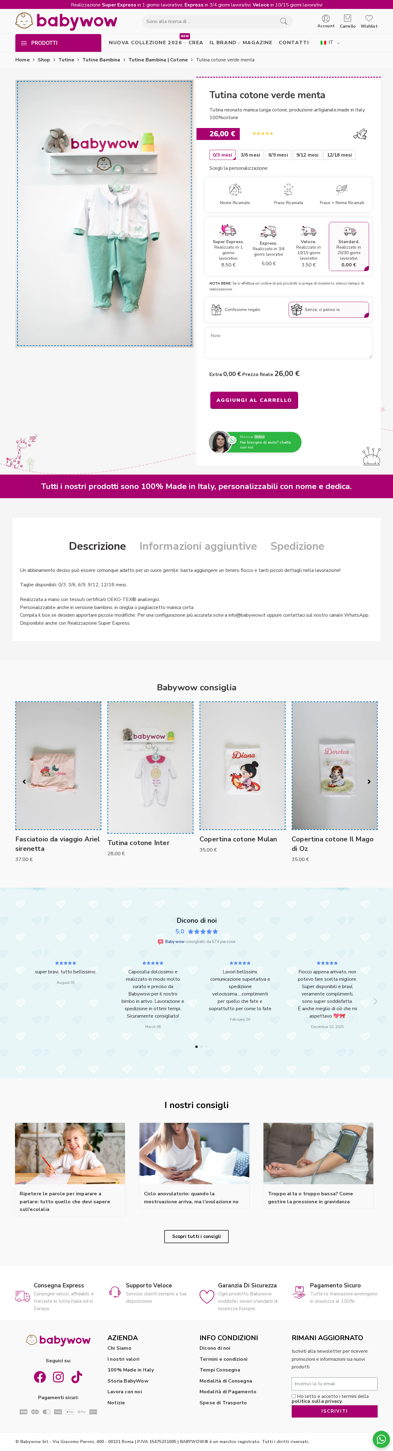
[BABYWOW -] (66, 21)
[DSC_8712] (104, 213)
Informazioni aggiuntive (198, 546)
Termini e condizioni (223, 1408)
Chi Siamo (119, 1397)
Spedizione (297, 546)
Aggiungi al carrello (254, 400)
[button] (17, 1026)
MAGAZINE (258, 42)
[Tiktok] (77, 1426)
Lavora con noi (124, 1441)
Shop (44, 59)
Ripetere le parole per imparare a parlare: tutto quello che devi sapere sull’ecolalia (65, 1251)
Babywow (175, 941)
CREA (196, 42)
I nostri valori (123, 1408)
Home (22, 59)
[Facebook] (40, 1426)
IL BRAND (223, 42)
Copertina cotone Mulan (238, 839)
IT (330, 42)
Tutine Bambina (101, 59)
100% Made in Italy (130, 1419)
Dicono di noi (215, 1397)
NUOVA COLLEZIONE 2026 (145, 42)
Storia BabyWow (128, 1430)
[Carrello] (347, 18)
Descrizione (97, 546)
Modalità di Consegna (226, 1430)
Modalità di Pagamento (228, 1441)
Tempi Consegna (220, 1419)
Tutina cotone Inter (138, 843)
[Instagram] (58, 1426)
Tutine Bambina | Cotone (158, 59)
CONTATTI (294, 42)
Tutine (66, 59)
